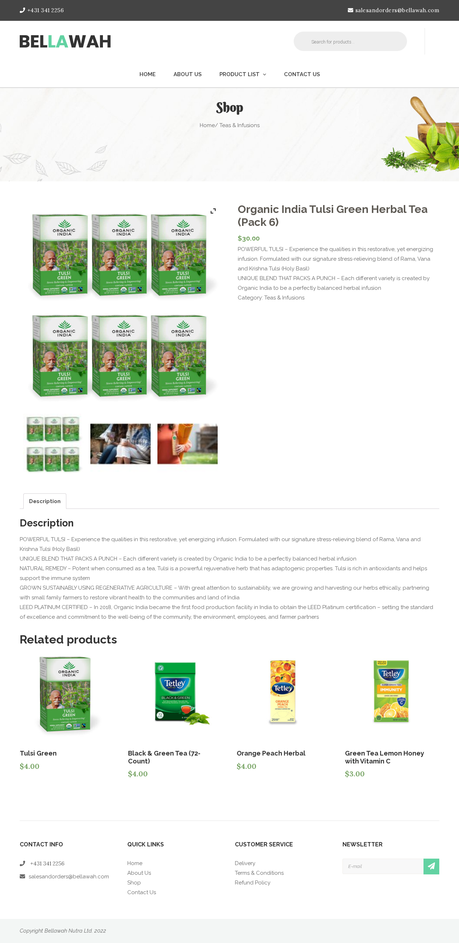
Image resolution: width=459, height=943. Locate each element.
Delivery (245, 863)
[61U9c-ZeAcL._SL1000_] (187, 444)
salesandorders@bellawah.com (397, 10)
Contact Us (302, 74)
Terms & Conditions (259, 873)
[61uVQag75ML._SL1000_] (120, 444)
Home (147, 74)
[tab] (44, 501)
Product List (239, 74)
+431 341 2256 (45, 10)
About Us (188, 74)
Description (45, 501)
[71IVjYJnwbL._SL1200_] (53, 444)
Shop (134, 882)
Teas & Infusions (284, 297)
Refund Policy (252, 882)
